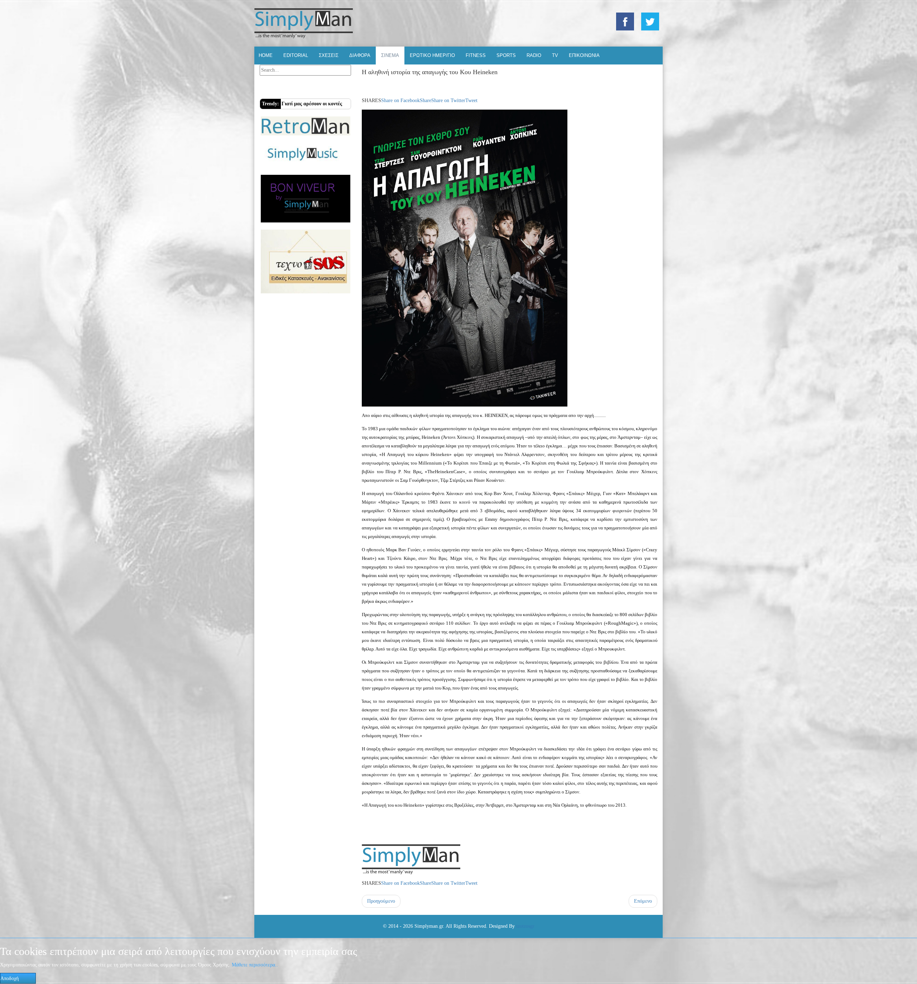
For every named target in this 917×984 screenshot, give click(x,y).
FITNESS (476, 55)
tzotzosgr (525, 926)
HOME (266, 55)
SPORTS (506, 55)
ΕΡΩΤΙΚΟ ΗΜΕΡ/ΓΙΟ (432, 55)
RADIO (534, 55)
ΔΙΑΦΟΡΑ (359, 55)
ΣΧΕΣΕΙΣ (329, 55)
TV (555, 55)
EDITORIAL (295, 55)
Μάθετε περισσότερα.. (255, 965)
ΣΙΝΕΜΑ (390, 55)
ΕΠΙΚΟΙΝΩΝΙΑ (584, 55)
